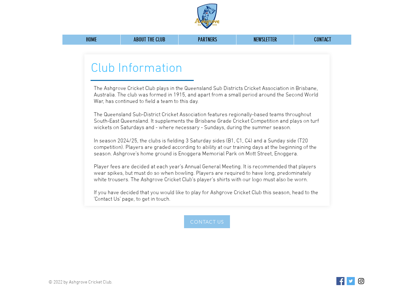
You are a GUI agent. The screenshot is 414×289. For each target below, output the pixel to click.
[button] (149, 40)
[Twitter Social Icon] (351, 281)
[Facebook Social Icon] (340, 281)
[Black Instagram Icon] (361, 281)
